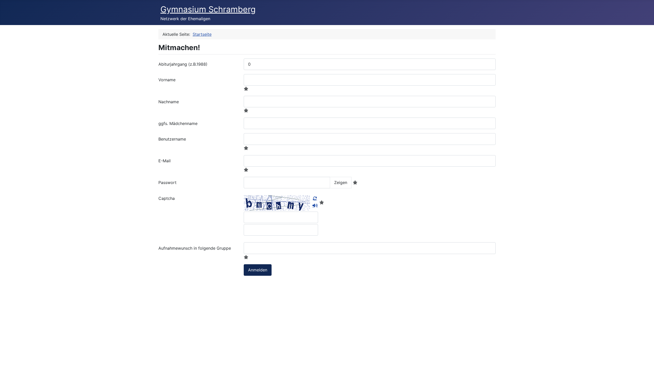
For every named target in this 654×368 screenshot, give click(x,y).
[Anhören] (315, 205)
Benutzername (172, 139)
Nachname (168, 101)
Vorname (167, 79)
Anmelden (257, 269)
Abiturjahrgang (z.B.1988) (182, 64)
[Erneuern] (315, 198)
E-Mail (164, 160)
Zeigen (340, 182)
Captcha (166, 198)
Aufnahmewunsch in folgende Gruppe (194, 248)
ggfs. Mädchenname (177, 123)
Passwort (167, 182)
